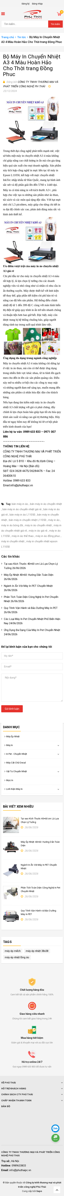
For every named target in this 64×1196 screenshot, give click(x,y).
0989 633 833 (32, 431)
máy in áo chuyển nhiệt (38, 525)
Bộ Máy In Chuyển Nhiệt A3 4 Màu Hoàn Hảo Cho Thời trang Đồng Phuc (32, 65)
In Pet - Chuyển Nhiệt (16, 754)
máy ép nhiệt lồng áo (17, 957)
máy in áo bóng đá (12, 525)
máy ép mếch (13, 951)
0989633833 (19, 1165)
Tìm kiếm (55, 24)
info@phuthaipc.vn (20, 1170)
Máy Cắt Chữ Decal (16, 762)
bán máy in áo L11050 (22, 514)
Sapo (39, 1191)
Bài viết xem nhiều (18, 806)
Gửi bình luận (12, 708)
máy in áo (54, 520)
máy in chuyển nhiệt (12, 541)
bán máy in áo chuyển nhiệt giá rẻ (21, 509)
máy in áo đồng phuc (48, 536)
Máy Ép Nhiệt (13, 736)
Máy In (9, 745)
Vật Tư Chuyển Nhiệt (16, 771)
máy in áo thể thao (23, 536)
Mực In (9, 780)
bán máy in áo (20, 504)
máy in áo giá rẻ (38, 530)
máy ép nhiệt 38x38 (37, 951)
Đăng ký (26, 3)
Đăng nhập (37, 3)
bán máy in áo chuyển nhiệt (46, 504)
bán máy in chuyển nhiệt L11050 (27, 520)
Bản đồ (34, 466)
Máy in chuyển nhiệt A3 (16, 363)
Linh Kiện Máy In (14, 789)
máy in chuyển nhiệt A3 (38, 276)
